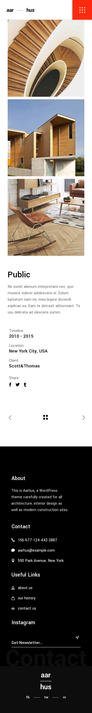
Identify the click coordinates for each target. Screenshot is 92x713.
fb (28, 697)
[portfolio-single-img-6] (46, 137)
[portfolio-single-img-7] (46, 217)
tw (46, 697)
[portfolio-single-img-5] (46, 58)
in (64, 697)
